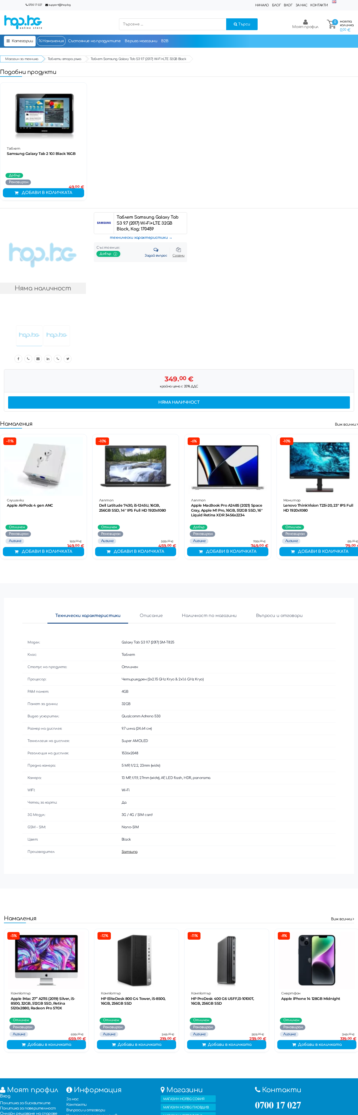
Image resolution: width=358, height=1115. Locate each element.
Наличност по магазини (209, 615)
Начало (262, 5)
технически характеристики (139, 238)
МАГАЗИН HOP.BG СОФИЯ (183, 1099)
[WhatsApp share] (58, 359)
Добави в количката (47, 193)
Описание (151, 615)
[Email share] (38, 359)
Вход (5, 1096)
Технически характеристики (87, 615)
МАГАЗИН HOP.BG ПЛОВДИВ (186, 1107)
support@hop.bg (59, 4)
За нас (301, 5)
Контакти (319, 5)
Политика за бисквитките (25, 1103)
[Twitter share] (68, 359)
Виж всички (346, 424)
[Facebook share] (18, 359)
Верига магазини (141, 41)
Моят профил (305, 27)
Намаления (53, 41)
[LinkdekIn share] (48, 359)
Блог (276, 5)
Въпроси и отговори (279, 615)
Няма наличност (178, 402)
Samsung (130, 852)
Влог (288, 5)
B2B (164, 41)
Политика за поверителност (28, 1108)
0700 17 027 (35, 4)
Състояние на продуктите (94, 41)
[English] (334, 2)
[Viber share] (28, 359)
